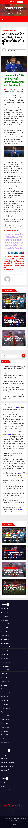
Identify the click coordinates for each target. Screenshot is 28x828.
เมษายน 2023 (5, 627)
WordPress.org (5, 793)
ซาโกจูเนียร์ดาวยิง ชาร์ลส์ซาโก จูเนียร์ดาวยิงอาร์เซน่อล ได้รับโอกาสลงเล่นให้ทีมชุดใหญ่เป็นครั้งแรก (13, 389)
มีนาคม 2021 (5, 723)
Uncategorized (5, 755)
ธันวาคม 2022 (5, 643)
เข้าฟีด (3, 786)
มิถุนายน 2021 (5, 712)
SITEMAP (14, 824)
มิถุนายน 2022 (5, 666)
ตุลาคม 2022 (4, 650)
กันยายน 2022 (5, 654)
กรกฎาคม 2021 (5, 708)
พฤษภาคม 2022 (5, 670)
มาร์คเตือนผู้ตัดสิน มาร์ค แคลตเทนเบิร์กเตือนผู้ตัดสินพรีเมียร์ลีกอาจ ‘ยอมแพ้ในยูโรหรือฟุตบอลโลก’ (14, 368)
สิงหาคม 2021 (5, 704)
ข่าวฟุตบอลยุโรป (12, 317)
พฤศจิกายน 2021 (6, 693)
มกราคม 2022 (5, 685)
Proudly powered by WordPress (9, 818)
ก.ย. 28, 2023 (8, 540)
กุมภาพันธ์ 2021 (5, 727)
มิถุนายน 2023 (5, 620)
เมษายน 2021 (5, 719)
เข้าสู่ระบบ (4, 782)
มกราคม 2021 (5, 731)
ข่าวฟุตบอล (4, 30)
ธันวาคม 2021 (5, 689)
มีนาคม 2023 (5, 631)
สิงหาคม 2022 (5, 658)
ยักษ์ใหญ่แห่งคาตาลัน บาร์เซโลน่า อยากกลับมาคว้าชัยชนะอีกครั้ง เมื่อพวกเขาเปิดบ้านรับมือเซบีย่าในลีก (14, 375)
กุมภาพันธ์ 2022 (5, 681)
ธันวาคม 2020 (5, 735)
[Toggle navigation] (15, 19)
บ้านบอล (15, 407)
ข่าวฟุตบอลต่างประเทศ (12, 30)
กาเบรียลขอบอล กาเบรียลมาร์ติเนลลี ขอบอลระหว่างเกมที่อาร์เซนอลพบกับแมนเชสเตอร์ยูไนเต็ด (14, 396)
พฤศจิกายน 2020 (6, 738)
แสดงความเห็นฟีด (6, 790)
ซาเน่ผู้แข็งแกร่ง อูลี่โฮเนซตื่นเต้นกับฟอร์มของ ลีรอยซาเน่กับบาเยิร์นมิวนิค (13, 340)
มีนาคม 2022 (5, 677)
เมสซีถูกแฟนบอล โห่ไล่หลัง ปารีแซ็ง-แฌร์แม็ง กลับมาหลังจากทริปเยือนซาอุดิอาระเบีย (9, 263)
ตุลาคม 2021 (4, 696)
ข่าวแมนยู (18, 509)
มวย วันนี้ (20, 473)
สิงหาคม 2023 (5, 612)
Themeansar (14, 820)
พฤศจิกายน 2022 (6, 647)
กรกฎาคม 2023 (5, 616)
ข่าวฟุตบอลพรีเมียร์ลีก (13, 585)
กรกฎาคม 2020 (5, 742)
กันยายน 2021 (5, 700)
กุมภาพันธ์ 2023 (5, 635)
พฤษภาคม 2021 (5, 716)
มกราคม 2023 (5, 639)
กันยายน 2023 (5, 608)
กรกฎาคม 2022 (5, 662)
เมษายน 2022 (5, 673)
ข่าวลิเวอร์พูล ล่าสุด (14, 7)
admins (12, 48)
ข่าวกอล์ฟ (8, 434)
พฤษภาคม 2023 (5, 624)
